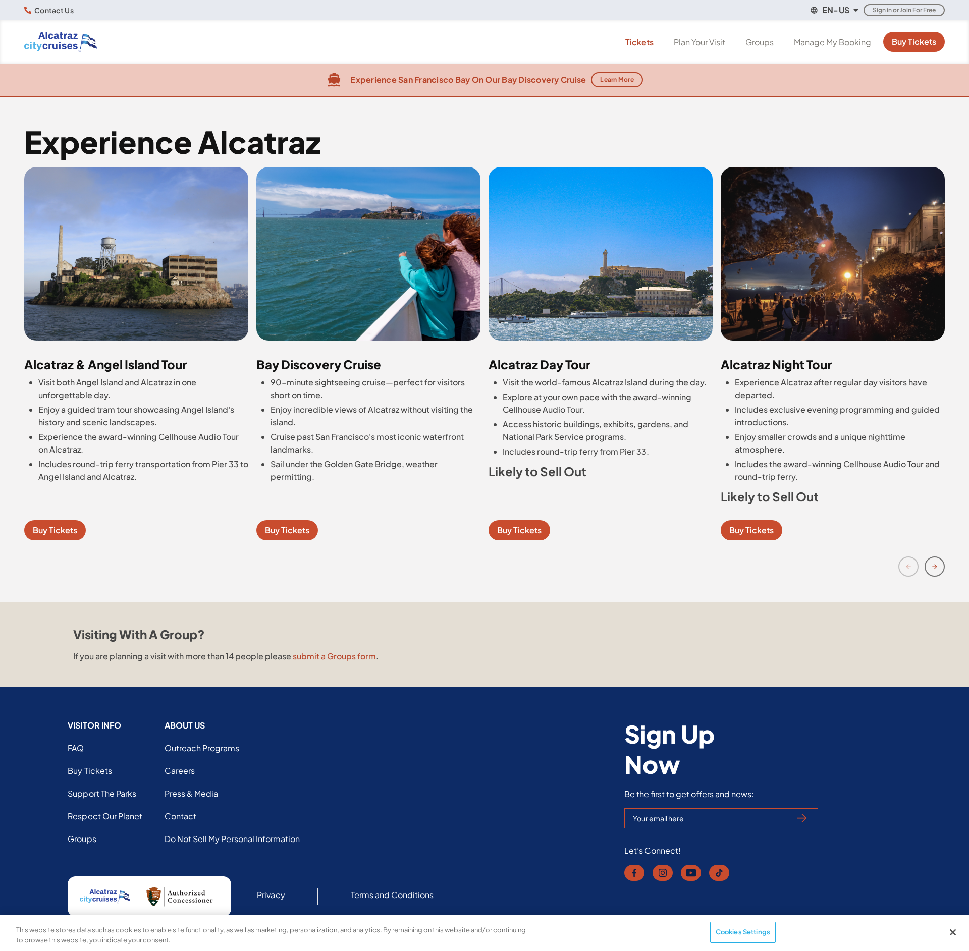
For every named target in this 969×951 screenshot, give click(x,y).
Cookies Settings (743, 932)
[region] (484, 933)
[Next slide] (935, 566)
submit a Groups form (334, 656)
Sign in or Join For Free (904, 10)
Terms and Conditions (392, 894)
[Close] (953, 932)
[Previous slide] (908, 566)
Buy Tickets (914, 41)
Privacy (271, 894)
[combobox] (834, 10)
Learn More (617, 79)
